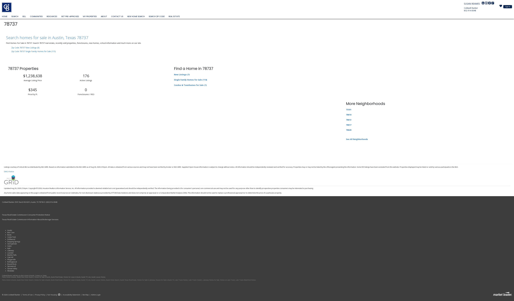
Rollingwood (12, 262)
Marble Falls (11, 255)
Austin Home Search (112, 280)
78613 (348, 119)
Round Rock (11, 264)
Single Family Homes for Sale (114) (190, 79)
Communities (36, 16)
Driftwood (11, 239)
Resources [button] (52, 16)
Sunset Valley (12, 268)
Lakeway (10, 250)
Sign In (507, 6)
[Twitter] (489, 3)
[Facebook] (486, 3)
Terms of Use (27, 295)
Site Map (85, 295)
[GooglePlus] (492, 3)
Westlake (10, 271)
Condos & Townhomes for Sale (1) (190, 85)
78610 (348, 114)
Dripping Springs (13, 241)
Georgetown (12, 244)
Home (4, 16)
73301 (348, 109)
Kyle (8, 248)
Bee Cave (10, 232)
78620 (348, 130)
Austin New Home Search (25, 277)
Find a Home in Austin (9, 277)
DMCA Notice (9, 171)
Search (14, 16)
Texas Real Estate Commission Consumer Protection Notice (26, 215)
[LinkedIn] (483, 3)
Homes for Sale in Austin (42, 277)
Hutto (9, 246)
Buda (9, 235)
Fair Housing (52, 295)
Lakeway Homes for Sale (211, 280)
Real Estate (174, 16)
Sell (24, 16)
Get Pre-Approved (70, 16)
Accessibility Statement (71, 295)
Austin (9, 230)
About (104, 16)
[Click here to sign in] (500, 6)
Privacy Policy (40, 295)
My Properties (90, 16)
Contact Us (117, 16)
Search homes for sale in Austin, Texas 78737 (47, 37)
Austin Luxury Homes (98, 277)
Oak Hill (10, 257)
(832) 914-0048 (51, 202)
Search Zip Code (157, 16)
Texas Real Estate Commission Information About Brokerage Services (30, 219)
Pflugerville (11, 259)
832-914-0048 (470, 10)
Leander (10, 253)
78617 (348, 125)
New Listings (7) (182, 74)
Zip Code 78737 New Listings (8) (25, 47)
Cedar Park (11, 237)
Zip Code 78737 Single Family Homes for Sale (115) (33, 51)
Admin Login (96, 295)
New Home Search (136, 16)
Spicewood (11, 266)
